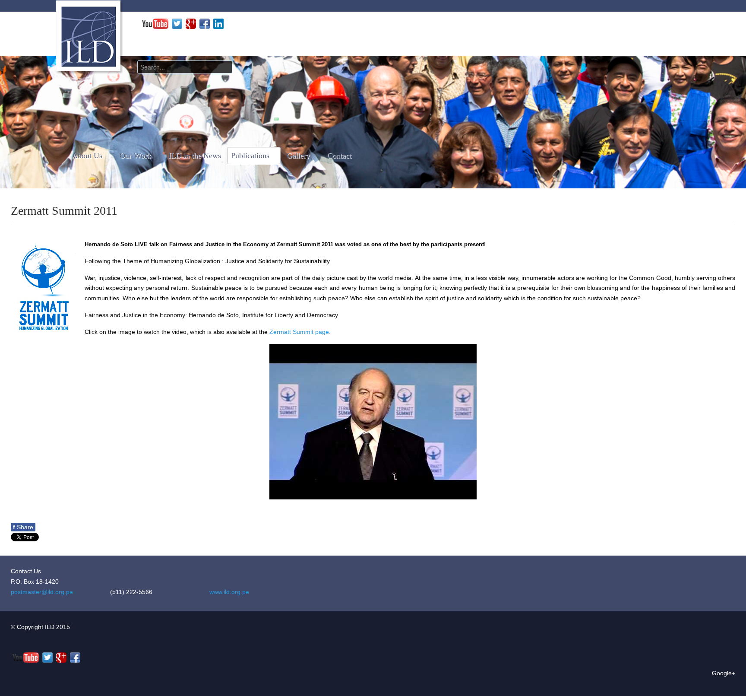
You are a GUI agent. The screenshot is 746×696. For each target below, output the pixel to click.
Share (23, 527)
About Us (87, 155)
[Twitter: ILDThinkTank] (177, 23)
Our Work (135, 155)
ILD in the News (194, 155)
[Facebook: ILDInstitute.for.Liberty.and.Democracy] (204, 23)
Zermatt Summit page (299, 331)
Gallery (298, 155)
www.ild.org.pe (229, 591)
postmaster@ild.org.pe (42, 591)
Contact (339, 155)
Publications (250, 155)
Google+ (723, 673)
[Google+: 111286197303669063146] (191, 23)
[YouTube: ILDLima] (155, 23)
